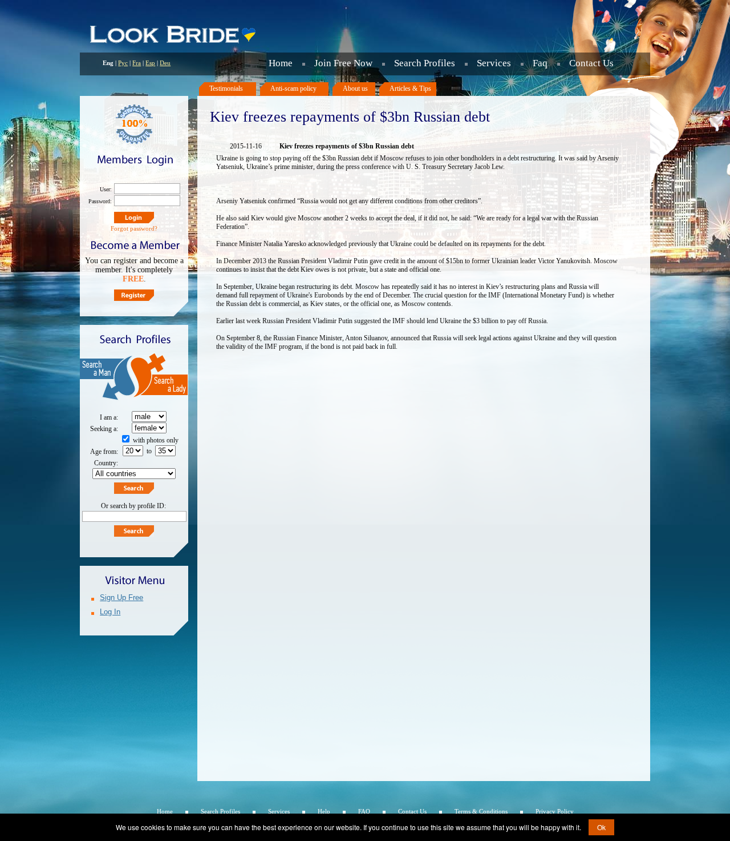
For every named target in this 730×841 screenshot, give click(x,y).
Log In (110, 611)
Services (494, 63)
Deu (165, 62)
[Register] (134, 295)
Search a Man (107, 378)
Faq (540, 63)
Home (281, 63)
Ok (601, 827)
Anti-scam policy (293, 88)
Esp (150, 62)
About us (355, 88)
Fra (136, 62)
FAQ (364, 811)
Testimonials (226, 88)
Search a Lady (161, 378)
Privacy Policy (555, 811)
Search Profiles (424, 63)
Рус (123, 62)
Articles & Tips (410, 88)
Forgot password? (134, 228)
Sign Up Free (121, 597)
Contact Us (591, 63)
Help (324, 811)
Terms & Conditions (481, 811)
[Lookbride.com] (172, 43)
